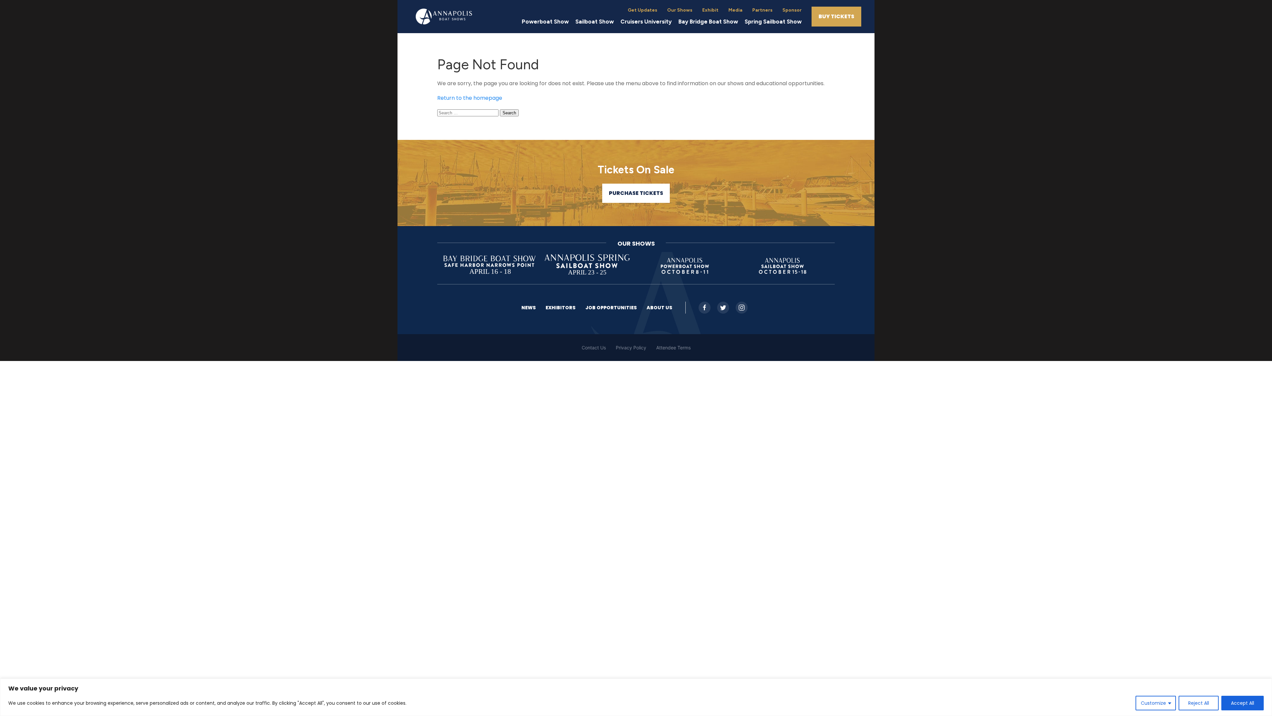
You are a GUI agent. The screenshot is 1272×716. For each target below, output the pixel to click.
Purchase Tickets (636, 193)
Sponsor (792, 10)
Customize (1153, 703)
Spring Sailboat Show (773, 21)
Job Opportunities (611, 307)
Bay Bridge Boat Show (708, 21)
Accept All (1242, 703)
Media (735, 10)
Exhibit (710, 10)
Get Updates (642, 10)
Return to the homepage (469, 98)
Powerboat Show (545, 21)
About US (659, 307)
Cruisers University (646, 21)
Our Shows (679, 10)
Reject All (1198, 703)
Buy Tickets (836, 16)
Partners (762, 10)
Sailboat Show (594, 21)
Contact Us (594, 347)
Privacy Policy (631, 347)
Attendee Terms (673, 347)
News (528, 307)
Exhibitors (560, 307)
